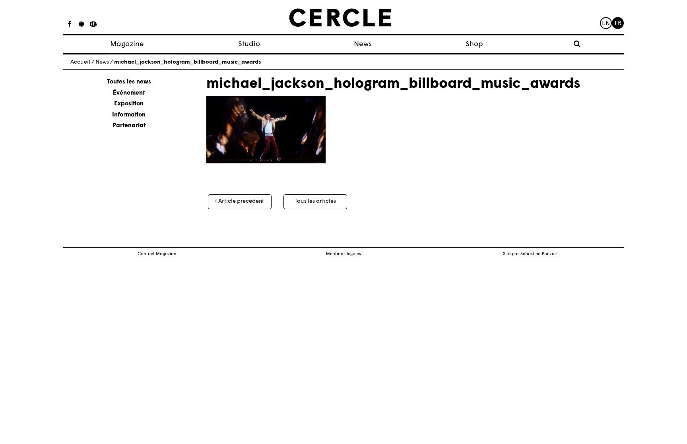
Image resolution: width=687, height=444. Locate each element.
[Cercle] (340, 18)
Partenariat (129, 126)
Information (129, 115)
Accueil (80, 62)
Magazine (127, 44)
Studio (249, 44)
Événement (129, 93)
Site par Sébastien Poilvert (530, 254)
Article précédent (240, 201)
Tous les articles (315, 201)
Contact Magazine (157, 254)
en (606, 24)
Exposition (129, 104)
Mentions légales (343, 254)
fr (618, 24)
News (363, 44)
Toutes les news (129, 82)
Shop (474, 44)
